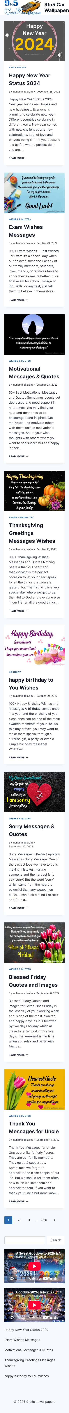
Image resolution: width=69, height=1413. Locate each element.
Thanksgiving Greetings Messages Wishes (32, 533)
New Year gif (17, 67)
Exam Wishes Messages (22, 1340)
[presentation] (34, 41)
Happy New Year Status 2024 (26, 1330)
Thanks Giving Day (21, 517)
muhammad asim (23, 91)
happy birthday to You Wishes (26, 1376)
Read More (19, 158)
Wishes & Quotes (20, 219)
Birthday (15, 672)
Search (55, 1240)
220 (44, 1220)
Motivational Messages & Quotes (28, 1350)
